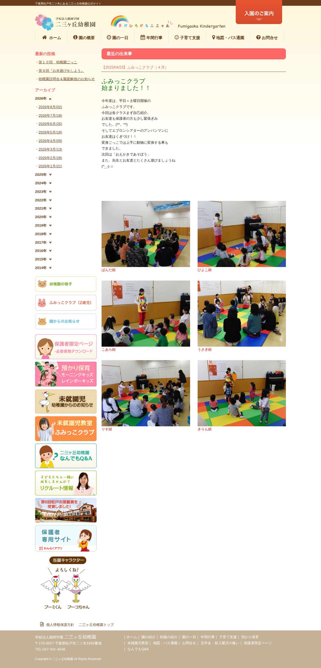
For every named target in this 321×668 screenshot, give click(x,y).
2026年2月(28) (50, 158)
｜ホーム (130, 637)
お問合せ (270, 38)
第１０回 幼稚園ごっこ (58, 62)
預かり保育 (250, 637)
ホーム (55, 38)
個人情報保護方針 (62, 625)
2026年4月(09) (50, 141)
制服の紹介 (169, 637)
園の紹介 (148, 637)
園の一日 (120, 38)
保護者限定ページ (258, 643)
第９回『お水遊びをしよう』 (61, 71)
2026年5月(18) (50, 132)
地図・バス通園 (230, 38)
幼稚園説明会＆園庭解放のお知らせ (67, 79)
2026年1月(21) (50, 166)
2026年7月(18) (50, 115)
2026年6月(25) (50, 124)
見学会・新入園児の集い (220, 643)
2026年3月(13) (50, 149)
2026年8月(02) (50, 107)
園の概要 (87, 38)
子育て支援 (190, 38)
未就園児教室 (137, 643)
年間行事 (154, 38)
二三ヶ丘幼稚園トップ (96, 625)
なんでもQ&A (138, 649)
